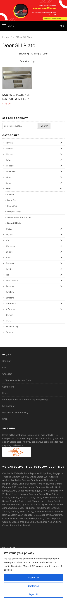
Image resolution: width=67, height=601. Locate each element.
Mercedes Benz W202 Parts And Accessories (25, 399)
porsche (10, 286)
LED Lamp (12, 206)
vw (7, 240)
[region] (33, 574)
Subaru (9, 332)
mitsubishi (11, 171)
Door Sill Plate (14, 223)
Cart (4, 367)
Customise (33, 586)
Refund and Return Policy (15, 412)
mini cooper (12, 280)
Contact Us (8, 386)
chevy (9, 229)
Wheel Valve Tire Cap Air (19, 217)
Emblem (11, 194)
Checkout (7, 373)
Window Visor (14, 211)
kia (7, 275)
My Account (8, 406)
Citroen (9, 315)
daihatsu (10, 263)
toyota (9, 142)
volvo (8, 177)
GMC (8, 320)
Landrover (11, 303)
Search (44, 125)
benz (8, 183)
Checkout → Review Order (18, 380)
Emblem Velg (12, 326)
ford (13, 37)
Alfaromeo (11, 309)
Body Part (12, 200)
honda (9, 154)
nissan (9, 148)
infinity (9, 269)
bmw (8, 160)
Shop (5, 418)
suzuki (9, 252)
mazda (9, 234)
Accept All (33, 577)
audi (8, 257)
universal (10, 246)
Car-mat (6, 361)
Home (5, 37)
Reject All (33, 594)
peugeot (10, 165)
